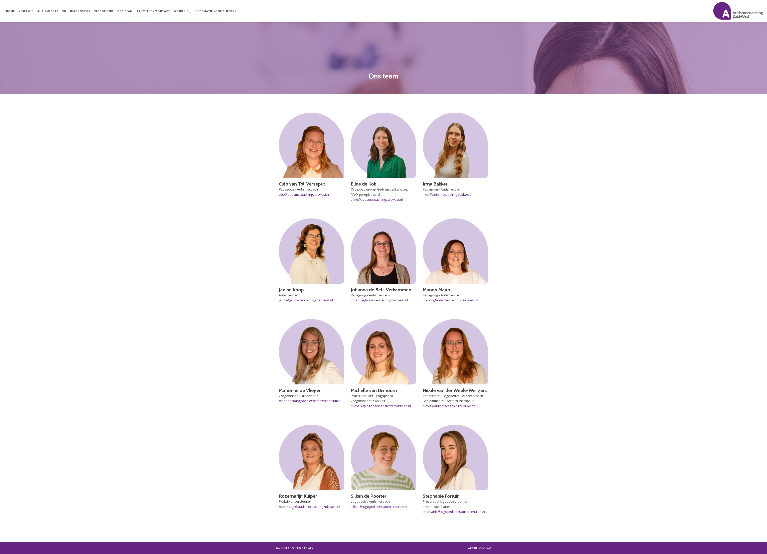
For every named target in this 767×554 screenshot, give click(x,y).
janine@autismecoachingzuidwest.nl (306, 300)
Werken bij (182, 11)
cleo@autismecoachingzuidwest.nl (304, 194)
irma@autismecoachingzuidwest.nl (448, 194)
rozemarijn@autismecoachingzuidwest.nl (309, 506)
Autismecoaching (51, 11)
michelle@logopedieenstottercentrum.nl (381, 406)
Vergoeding (103, 11)
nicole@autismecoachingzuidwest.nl (449, 406)
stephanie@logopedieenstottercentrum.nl (454, 511)
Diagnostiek (80, 11)
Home (10, 11)
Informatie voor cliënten (216, 11)
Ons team (125, 11)
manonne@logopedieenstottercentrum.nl (310, 401)
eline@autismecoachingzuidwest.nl (377, 199)
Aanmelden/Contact (153, 11)
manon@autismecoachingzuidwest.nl (450, 300)
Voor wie (26, 11)
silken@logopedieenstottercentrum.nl (379, 506)
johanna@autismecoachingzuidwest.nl (379, 300)
